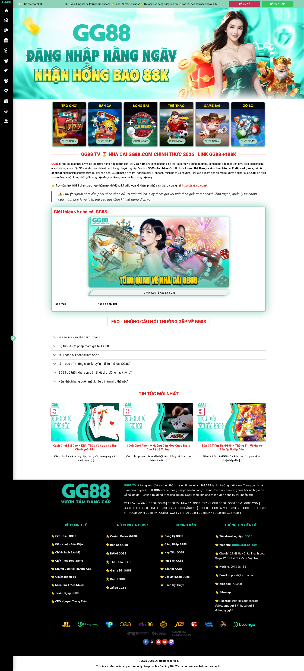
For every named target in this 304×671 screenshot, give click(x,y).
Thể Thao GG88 (120, 562)
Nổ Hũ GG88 (118, 553)
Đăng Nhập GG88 (175, 544)
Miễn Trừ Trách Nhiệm (69, 585)
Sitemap (225, 592)
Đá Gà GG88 (118, 579)
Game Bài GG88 (121, 570)
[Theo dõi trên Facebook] (146, 642)
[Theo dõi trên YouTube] (165, 642)
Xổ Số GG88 (118, 587)
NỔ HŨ (6, 40)
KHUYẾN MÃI (6, 101)
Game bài (6, 61)
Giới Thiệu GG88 (65, 536)
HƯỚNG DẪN (6, 91)
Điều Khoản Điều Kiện (69, 544)
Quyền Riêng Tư (65, 577)
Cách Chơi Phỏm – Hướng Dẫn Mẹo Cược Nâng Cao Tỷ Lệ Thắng (158, 447)
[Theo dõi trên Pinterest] (159, 642)
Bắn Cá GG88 (119, 545)
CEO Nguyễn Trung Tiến (71, 601)
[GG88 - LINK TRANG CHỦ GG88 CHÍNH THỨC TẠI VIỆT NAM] (6, 2)
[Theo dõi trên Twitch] (171, 642)
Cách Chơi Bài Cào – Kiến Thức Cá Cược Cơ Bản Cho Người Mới (85, 447)
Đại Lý (6, 111)
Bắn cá (6, 30)
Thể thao (6, 50)
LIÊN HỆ (6, 121)
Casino (6, 20)
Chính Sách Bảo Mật (68, 552)
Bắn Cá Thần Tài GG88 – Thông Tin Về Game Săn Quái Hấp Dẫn (232, 447)
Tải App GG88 (173, 568)
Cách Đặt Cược (174, 585)
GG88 (6, 10)
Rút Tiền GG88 (173, 560)
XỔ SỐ (6, 81)
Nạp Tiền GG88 (174, 552)
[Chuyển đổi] (54, 337)
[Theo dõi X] (152, 642)
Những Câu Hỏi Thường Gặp (73, 568)
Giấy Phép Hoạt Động (69, 560)
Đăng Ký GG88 (173, 536)
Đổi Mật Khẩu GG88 (176, 577)
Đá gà (6, 71)
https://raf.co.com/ (194, 185)
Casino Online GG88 (123, 536)
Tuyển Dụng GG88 (66, 593)
